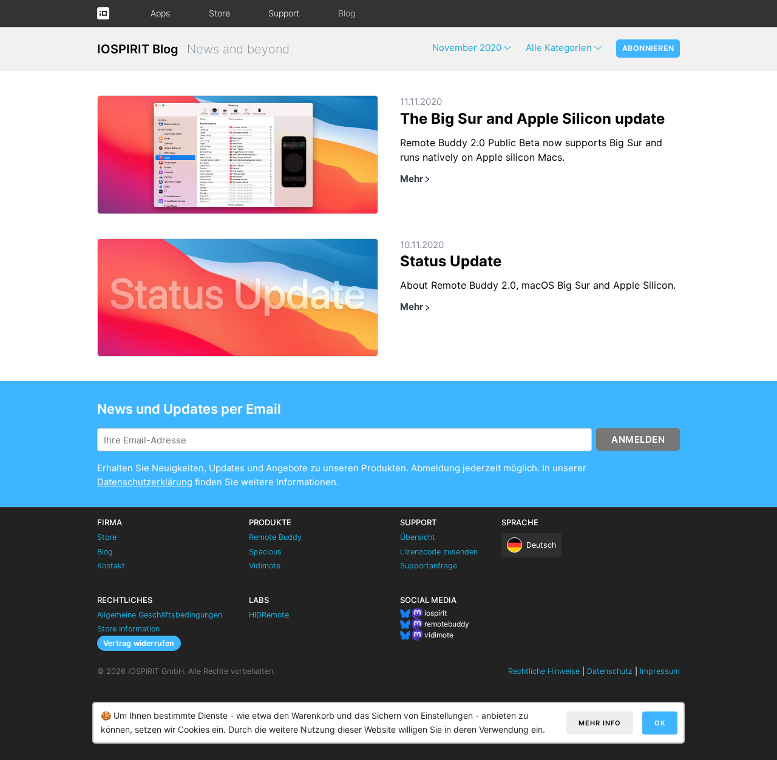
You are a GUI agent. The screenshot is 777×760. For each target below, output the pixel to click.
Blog (346, 13)
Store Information (128, 628)
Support (283, 13)
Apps (160, 13)
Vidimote (264, 565)
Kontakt (111, 565)
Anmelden (638, 439)
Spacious (265, 551)
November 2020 (466, 47)
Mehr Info (600, 723)
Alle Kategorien (559, 47)
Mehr (411, 178)
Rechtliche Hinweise (544, 671)
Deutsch (541, 545)
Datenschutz (610, 671)
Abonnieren (648, 48)
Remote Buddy (275, 537)
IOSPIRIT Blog (137, 49)
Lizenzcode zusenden (439, 551)
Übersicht (417, 537)
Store (219, 13)
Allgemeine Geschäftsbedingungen (159, 614)
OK (659, 723)
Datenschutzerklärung (144, 482)
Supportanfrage (428, 565)
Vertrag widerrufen (139, 643)
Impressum (660, 671)
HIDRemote (269, 614)
